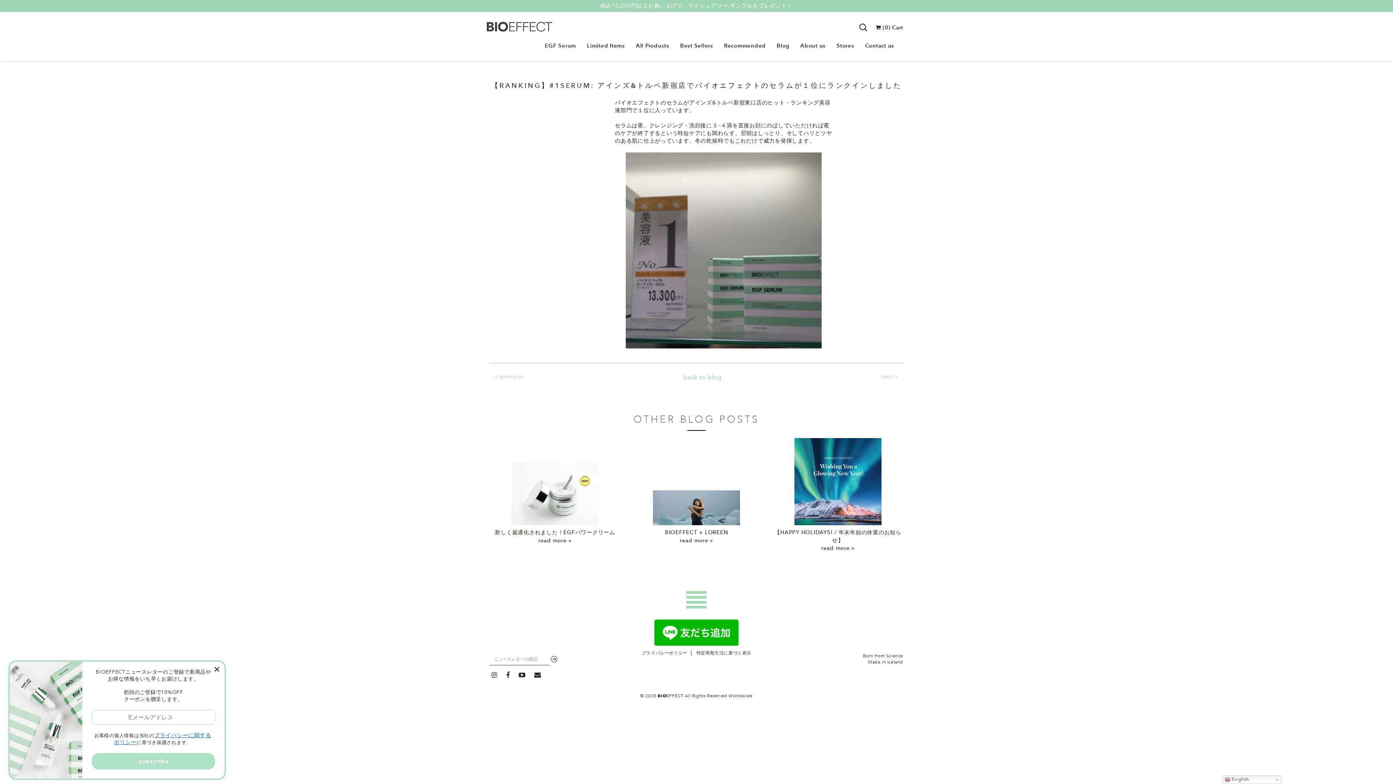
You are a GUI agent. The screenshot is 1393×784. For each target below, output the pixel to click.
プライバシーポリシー (664, 653)
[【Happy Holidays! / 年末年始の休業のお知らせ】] (838, 481)
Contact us (880, 45)
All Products (652, 45)
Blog (783, 45)
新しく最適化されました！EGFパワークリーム (555, 532)
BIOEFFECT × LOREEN (696, 532)
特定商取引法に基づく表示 (723, 653)
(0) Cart (892, 27)
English (1239, 779)
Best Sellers (696, 45)
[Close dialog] (217, 669)
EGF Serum (560, 45)
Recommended (745, 45)
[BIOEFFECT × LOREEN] (696, 481)
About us (813, 45)
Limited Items (606, 45)
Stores (845, 45)
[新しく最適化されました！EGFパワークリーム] (555, 481)
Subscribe (154, 761)
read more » (555, 540)
